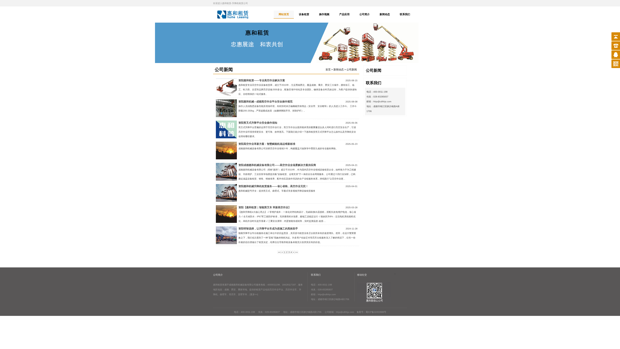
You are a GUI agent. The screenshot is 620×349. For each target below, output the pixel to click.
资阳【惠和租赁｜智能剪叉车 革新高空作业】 (264, 207)
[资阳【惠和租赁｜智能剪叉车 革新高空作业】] (226, 222)
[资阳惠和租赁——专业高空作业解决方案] (226, 95)
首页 (328, 69)
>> (296, 252)
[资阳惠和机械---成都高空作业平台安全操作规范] (226, 116)
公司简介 (364, 14)
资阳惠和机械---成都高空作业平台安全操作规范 (265, 101)
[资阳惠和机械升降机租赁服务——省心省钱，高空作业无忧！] (226, 201)
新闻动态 (385, 14)
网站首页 (284, 14)
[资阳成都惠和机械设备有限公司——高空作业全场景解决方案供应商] (226, 180)
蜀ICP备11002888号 (376, 312)
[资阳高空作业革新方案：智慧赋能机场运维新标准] (226, 158)
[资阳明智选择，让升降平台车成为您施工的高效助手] (226, 243)
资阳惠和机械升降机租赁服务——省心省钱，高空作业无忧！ (273, 186)
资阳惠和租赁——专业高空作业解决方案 (261, 80)
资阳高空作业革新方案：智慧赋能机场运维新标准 (266, 144)
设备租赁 (304, 14)
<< (279, 252)
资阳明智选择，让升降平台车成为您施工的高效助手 (268, 228)
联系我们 (405, 14)
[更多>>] (254, 294)
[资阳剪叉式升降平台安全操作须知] (226, 137)
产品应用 (344, 14)
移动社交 (362, 274)
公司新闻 (373, 70)
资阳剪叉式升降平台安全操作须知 (257, 122)
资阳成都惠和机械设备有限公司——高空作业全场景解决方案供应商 (277, 165)
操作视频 (324, 14)
